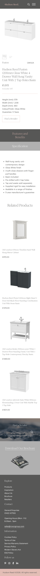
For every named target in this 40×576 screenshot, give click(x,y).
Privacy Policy (10, 546)
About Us (8, 493)
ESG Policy (8, 553)
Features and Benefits (20, 135)
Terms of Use (9, 540)
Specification (20, 146)
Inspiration (8, 490)
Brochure (8, 496)
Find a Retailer (11, 118)
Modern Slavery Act (12, 550)
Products (8, 487)
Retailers (8, 499)
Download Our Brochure (20, 448)
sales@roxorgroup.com (14, 526)
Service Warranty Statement (16, 543)
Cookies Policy (10, 537)
